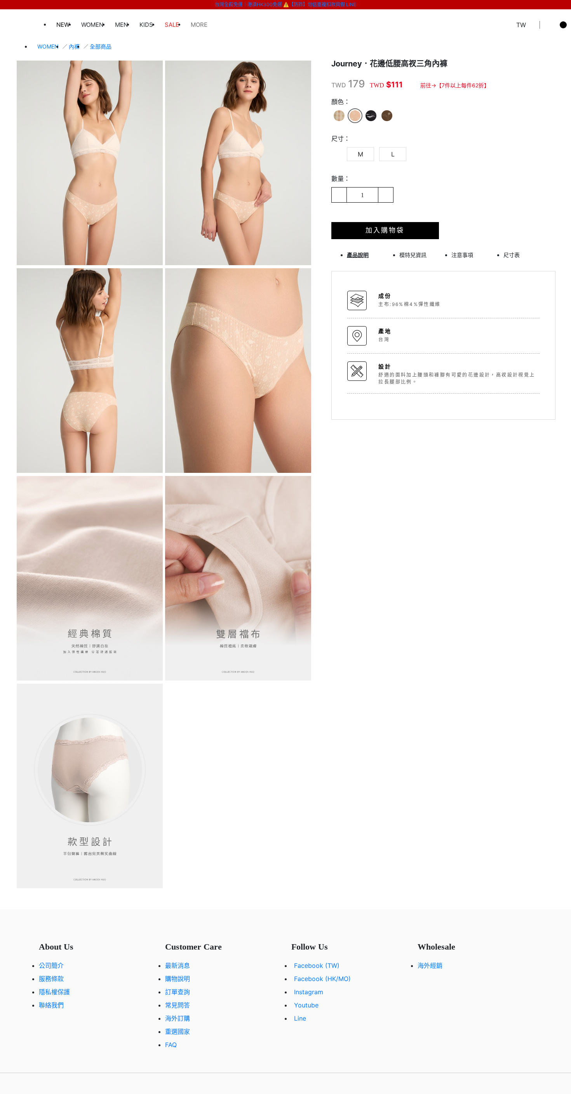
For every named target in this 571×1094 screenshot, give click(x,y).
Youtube (306, 1005)
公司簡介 (51, 965)
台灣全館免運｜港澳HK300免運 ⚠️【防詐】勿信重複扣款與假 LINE (285, 4)
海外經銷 (430, 965)
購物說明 (177, 979)
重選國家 (177, 1031)
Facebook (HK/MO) (322, 979)
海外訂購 (177, 1018)
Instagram (308, 992)
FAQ (171, 1045)
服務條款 (51, 979)
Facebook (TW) (316, 965)
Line (300, 1018)
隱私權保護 (54, 992)
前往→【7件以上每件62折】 (454, 85)
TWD (338, 85)
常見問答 (177, 1005)
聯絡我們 (51, 1005)
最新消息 (177, 965)
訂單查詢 (177, 992)
